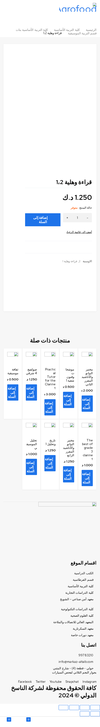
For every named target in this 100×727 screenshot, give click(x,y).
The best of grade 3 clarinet (87, 449)
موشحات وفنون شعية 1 (70, 375)
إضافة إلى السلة (40, 219)
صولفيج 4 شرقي (31, 371)
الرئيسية (91, 30)
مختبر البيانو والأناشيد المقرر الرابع (68, 447)
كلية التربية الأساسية (67, 30)
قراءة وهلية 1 (69, 261)
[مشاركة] (85, 707)
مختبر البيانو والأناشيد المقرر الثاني (87, 376)
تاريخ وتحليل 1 (51, 442)
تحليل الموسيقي (32, 444)
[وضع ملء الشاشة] (74, 707)
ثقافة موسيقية (12, 371)
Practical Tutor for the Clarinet (50, 378)
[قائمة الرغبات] (79, 232)
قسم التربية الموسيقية (82, 33)
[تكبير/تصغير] (63, 707)
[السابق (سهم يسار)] (95, 713)
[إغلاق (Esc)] (95, 707)
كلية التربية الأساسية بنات (32, 30)
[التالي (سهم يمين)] (85, 713)
